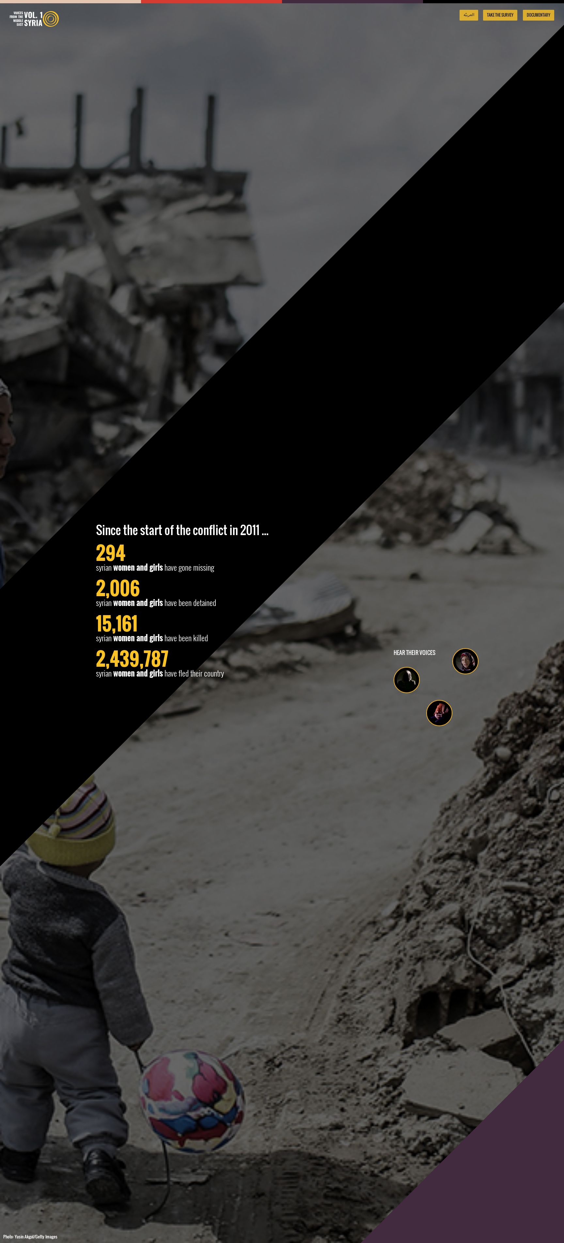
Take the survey (500, 15)
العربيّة (468, 14)
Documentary (538, 15)
